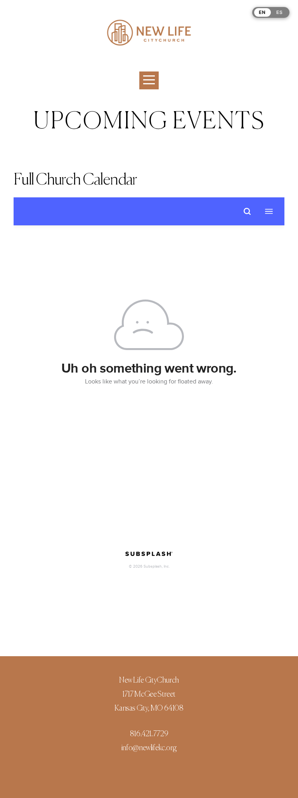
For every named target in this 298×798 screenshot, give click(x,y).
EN (262, 12)
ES (279, 12)
